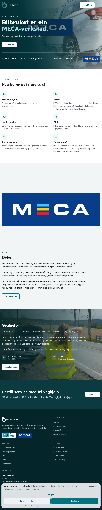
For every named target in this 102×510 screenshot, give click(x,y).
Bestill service (10, 367)
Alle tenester (7, 464)
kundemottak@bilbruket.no (35, 58)
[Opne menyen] (98, 4)
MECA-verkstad (59, 426)
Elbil (3, 456)
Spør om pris (58, 448)
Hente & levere (59, 434)
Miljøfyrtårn (58, 430)
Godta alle (75, 501)
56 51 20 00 (10, 58)
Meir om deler (11, 296)
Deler (4, 460)
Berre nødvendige (27, 501)
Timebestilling (59, 460)
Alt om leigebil (59, 456)
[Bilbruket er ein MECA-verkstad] (91, 59)
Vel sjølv (51, 495)
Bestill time (87, 5)
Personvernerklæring (31, 489)
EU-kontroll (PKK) (9, 448)
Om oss (56, 422)
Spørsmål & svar (60, 452)
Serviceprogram (8, 452)
